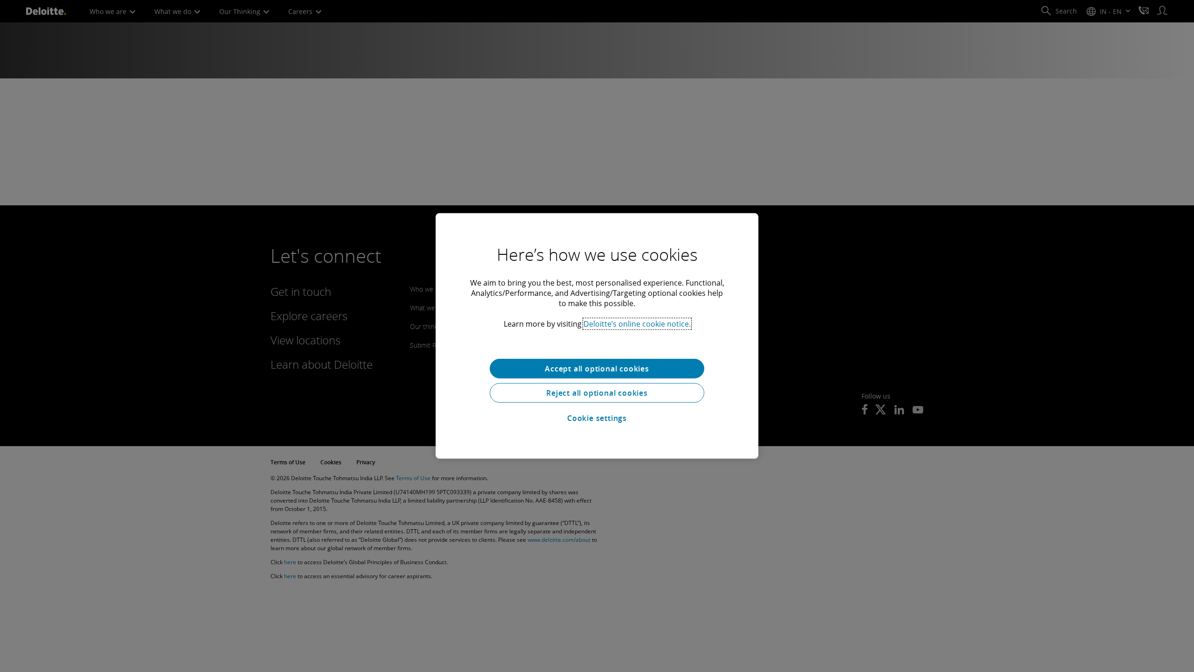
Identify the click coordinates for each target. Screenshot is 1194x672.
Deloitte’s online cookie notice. (637, 324)
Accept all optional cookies (597, 369)
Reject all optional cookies (597, 393)
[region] (597, 336)
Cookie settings (597, 418)
